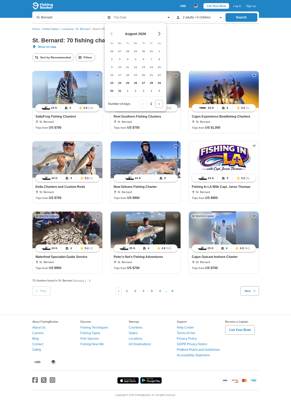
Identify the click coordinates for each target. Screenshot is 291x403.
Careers (38, 333)
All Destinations (140, 344)
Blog (35, 338)
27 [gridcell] (143, 83)
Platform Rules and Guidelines (198, 349)
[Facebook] (35, 380)
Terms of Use (186, 333)
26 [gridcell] (135, 83)
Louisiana (67, 28)
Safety (36, 349)
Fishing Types (90, 333)
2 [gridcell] (135, 90)
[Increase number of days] (159, 104)
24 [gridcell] (119, 83)
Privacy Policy (187, 338)
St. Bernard (83, 28)
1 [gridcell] (127, 90)
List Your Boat (216, 6)
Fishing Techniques (94, 327)
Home (36, 28)
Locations (135, 338)
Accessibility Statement (193, 355)
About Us (38, 327)
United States (50, 28)
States (133, 333)
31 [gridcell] (119, 90)
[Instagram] (52, 380)
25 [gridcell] (127, 83)
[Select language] (195, 6)
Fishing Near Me (92, 344)
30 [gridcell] (111, 90)
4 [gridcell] (151, 90)
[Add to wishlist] (98, 75)
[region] (67, 108)
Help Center (185, 327)
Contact (37, 344)
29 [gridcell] (159, 83)
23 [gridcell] (111, 83)
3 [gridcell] (143, 90)
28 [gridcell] (151, 83)
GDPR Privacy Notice (192, 344)
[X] (44, 380)
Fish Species (89, 338)
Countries (135, 327)
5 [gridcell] (159, 90)
